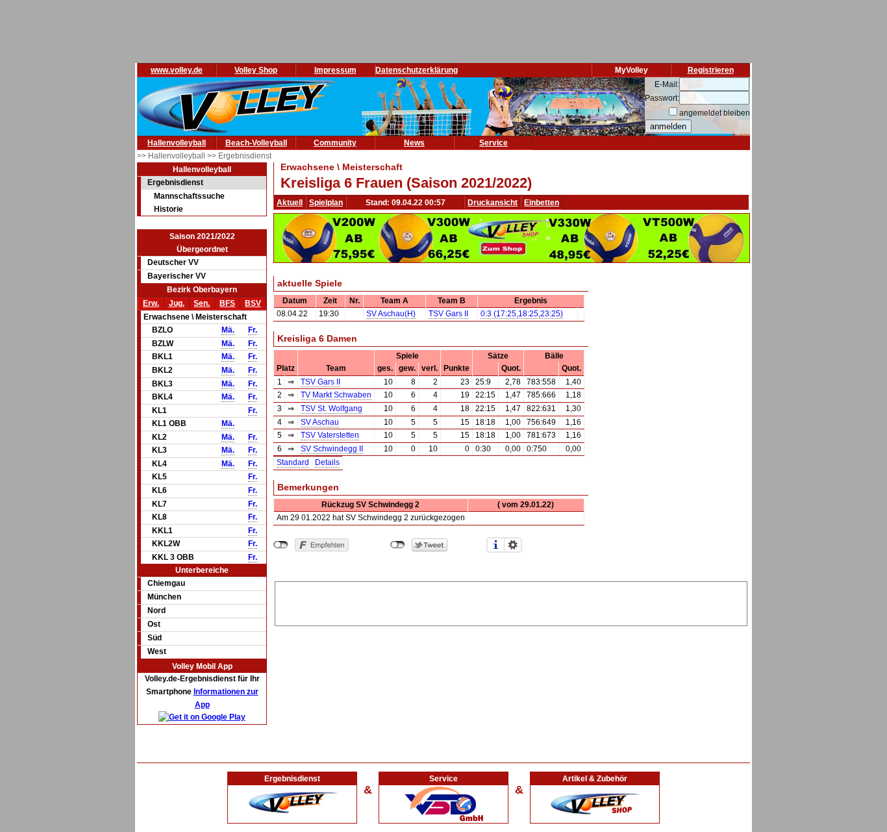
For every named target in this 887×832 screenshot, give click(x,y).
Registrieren (711, 70)
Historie (168, 209)
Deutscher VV (173, 262)
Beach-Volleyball (256, 142)
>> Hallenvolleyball (172, 155)
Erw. (151, 303)
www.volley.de (177, 70)
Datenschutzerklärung (416, 70)
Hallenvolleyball (176, 142)
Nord (156, 610)
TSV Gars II (448, 313)
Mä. (227, 329)
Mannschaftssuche (189, 196)
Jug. (176, 303)
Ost (153, 624)
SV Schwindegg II (332, 448)
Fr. (252, 329)
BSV (253, 303)
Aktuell (290, 202)
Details (327, 462)
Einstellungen (513, 545)
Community (335, 142)
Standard (293, 462)
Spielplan (326, 202)
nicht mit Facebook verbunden (280, 545)
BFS (227, 303)
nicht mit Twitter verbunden (397, 545)
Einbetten (541, 202)
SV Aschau (320, 422)
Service (493, 142)
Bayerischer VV (176, 276)
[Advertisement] (511, 601)
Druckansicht (493, 202)
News (414, 142)
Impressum (335, 70)
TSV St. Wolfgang (331, 408)
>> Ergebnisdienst (239, 155)
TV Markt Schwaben (336, 394)
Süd (154, 637)
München (164, 596)
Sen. (202, 303)
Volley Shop (255, 70)
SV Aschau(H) (391, 313)
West (156, 651)
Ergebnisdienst (175, 182)
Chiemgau (166, 583)
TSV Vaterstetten (330, 435)
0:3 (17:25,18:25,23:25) (522, 313)
